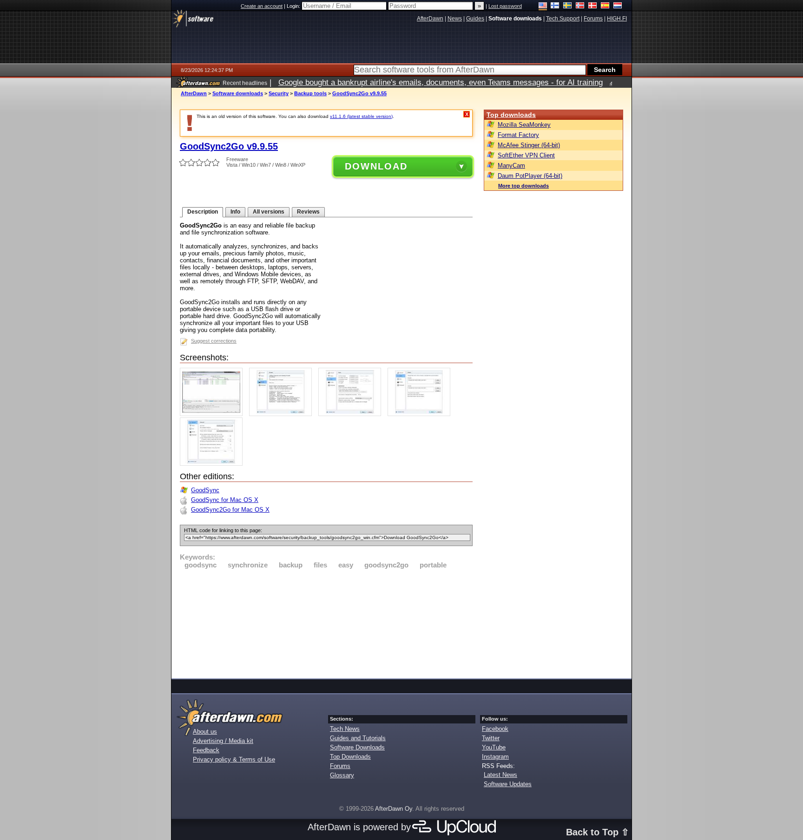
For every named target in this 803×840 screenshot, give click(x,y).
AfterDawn (194, 93)
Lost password (505, 6)
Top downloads (511, 114)
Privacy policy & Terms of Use (234, 759)
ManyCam (511, 165)
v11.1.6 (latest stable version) (361, 116)
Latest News (500, 774)
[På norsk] (580, 6)
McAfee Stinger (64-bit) (529, 145)
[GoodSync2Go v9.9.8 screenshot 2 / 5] (282, 413)
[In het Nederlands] (617, 6)
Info (235, 211)
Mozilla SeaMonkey (524, 124)
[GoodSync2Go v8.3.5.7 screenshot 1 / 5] (213, 413)
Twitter (491, 738)
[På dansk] (592, 6)
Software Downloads (357, 747)
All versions (268, 211)
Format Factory (518, 134)
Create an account (262, 6)
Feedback (206, 750)
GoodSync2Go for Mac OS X (230, 509)
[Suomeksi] (555, 6)
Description (202, 211)
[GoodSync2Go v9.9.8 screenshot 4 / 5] (421, 413)
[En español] (605, 6)
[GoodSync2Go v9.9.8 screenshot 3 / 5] (352, 413)
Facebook (495, 728)
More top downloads (523, 186)
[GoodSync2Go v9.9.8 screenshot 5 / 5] (213, 463)
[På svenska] (567, 6)
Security (279, 93)
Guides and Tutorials (358, 738)
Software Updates (508, 784)
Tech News (345, 728)
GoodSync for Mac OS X (224, 499)
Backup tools (310, 93)
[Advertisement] (326, 622)
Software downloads (237, 93)
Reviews (308, 211)
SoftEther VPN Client (526, 155)
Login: (294, 6)
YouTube (494, 747)
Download (376, 166)
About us (205, 731)
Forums (340, 765)
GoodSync (205, 490)
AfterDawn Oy (393, 808)
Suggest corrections (214, 341)
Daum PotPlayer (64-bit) (530, 175)
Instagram (495, 756)
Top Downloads (350, 756)
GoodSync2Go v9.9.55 (359, 93)
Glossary (342, 775)
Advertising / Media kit (223, 740)
